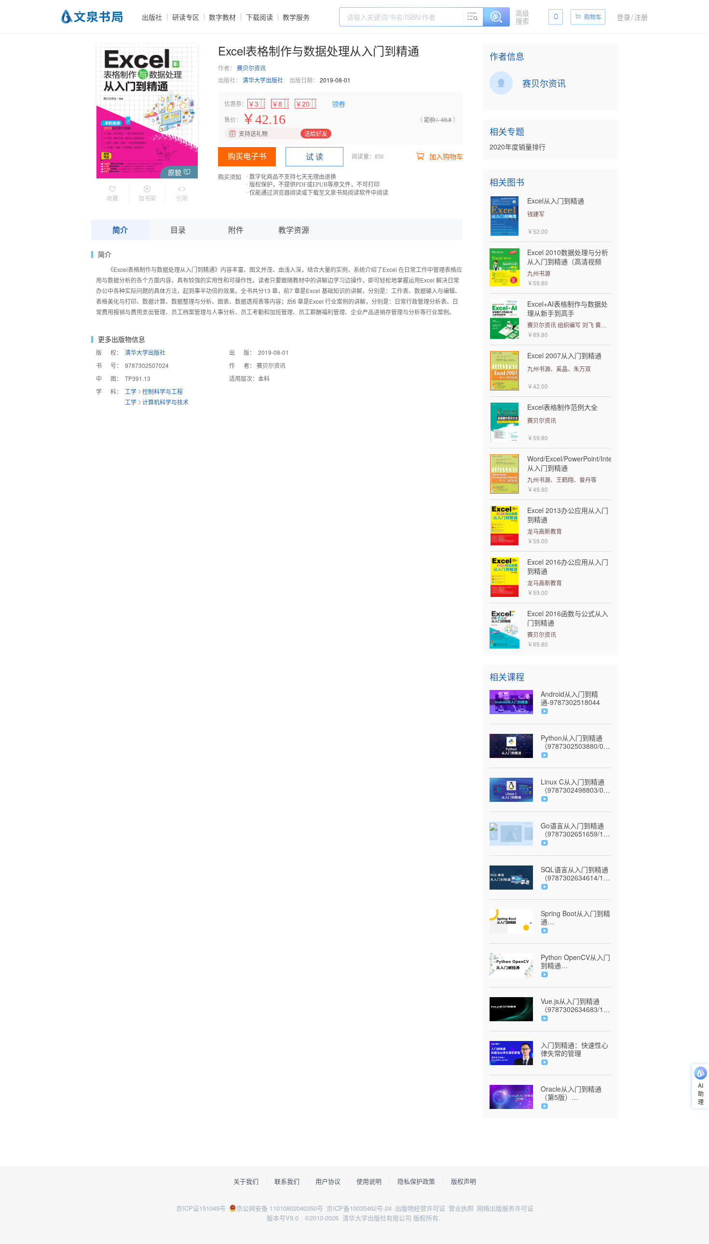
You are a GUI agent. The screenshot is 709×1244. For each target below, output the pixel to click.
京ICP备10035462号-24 (359, 1208)
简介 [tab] (120, 229)
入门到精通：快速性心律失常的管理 (574, 1049)
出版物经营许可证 (420, 1208)
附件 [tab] (236, 229)
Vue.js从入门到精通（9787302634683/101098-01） (576, 1005)
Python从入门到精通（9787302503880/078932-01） (576, 742)
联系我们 (287, 1181)
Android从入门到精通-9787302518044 (570, 698)
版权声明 (463, 1181)
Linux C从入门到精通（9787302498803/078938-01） (576, 786)
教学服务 (296, 17)
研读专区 (185, 17)
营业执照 (461, 1208)
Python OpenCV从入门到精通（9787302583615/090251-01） (576, 961)
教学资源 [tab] (293, 229)
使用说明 (369, 1181)
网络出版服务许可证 (505, 1208)
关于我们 (246, 1181)
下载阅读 (259, 17)
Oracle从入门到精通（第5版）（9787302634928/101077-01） (576, 1093)
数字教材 (222, 17)
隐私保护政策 (416, 1181)
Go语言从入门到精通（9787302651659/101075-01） (576, 830)
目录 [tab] (178, 229)
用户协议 (328, 1181)
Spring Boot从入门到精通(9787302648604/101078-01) (576, 917)
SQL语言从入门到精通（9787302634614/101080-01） (576, 873)
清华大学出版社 (263, 80)
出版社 (152, 17)
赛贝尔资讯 (251, 68)
